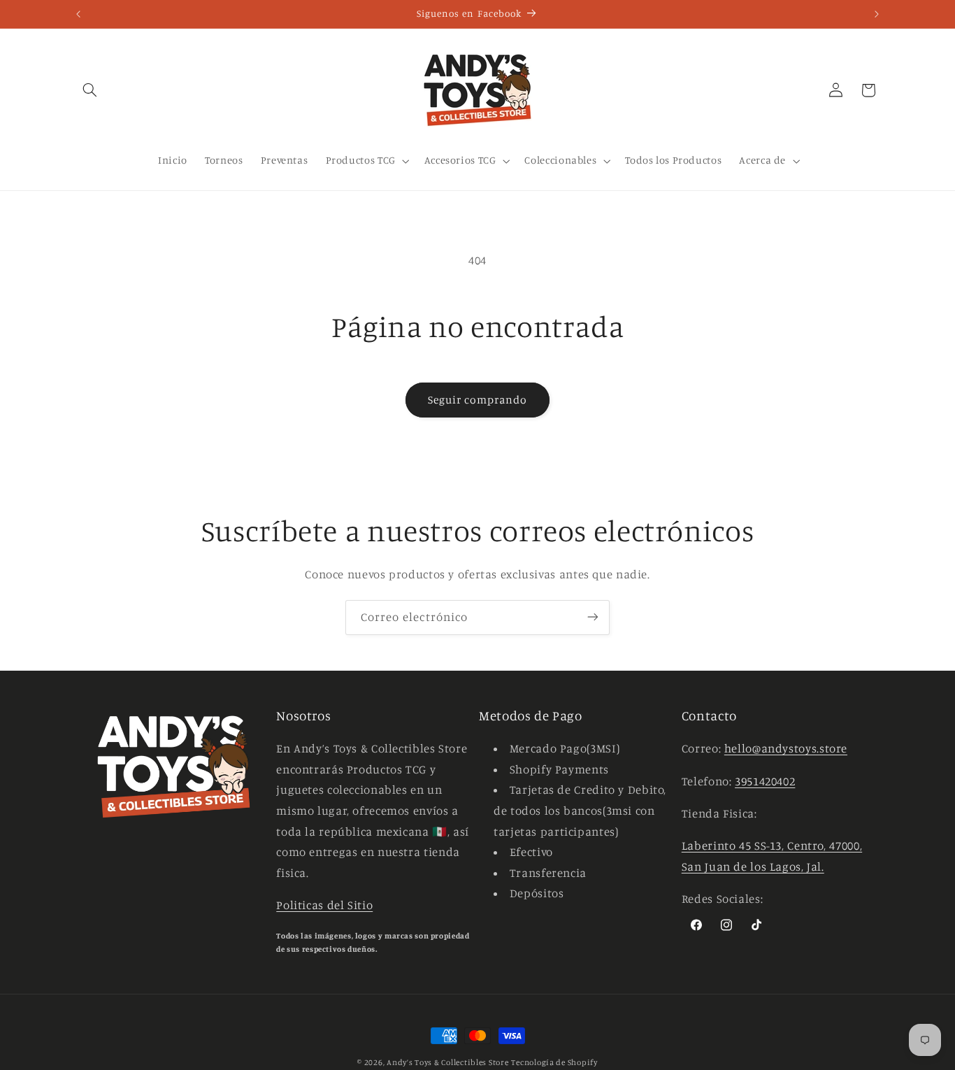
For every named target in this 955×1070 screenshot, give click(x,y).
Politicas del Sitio (324, 906)
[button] (90, 90)
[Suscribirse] (593, 617)
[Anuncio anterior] (78, 14)
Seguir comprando (478, 399)
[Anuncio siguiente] (876, 14)
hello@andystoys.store (785, 749)
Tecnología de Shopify (554, 1062)
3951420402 (765, 781)
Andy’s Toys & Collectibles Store (448, 1062)
